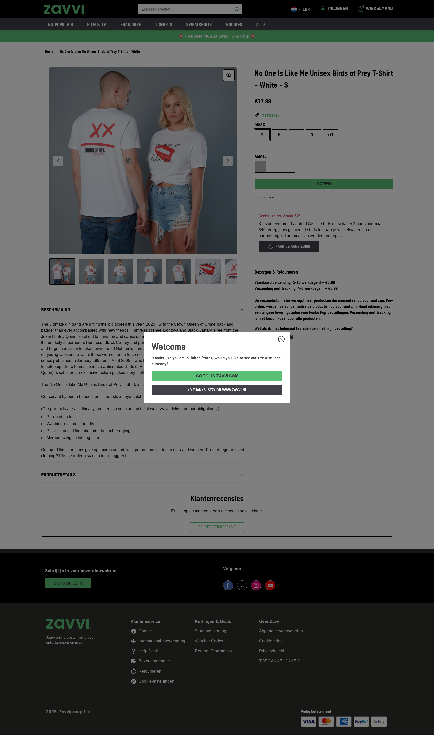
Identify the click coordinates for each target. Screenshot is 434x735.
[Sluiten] (281, 339)
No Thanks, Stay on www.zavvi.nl (217, 389)
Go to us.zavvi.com (217, 376)
